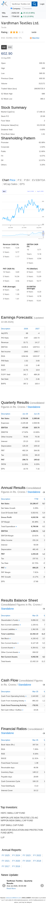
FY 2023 (27, 855)
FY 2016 (16, 866)
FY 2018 (37, 861)
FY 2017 (6, 866)
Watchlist (35, 38)
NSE (4, 47)
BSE (10, 47)
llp (2, 837)
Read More (11, 888)
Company (16, 9)
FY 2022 (37, 855)
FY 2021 (6, 861)
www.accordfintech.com (13, 897)
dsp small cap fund (12, 825)
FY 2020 (16, 861)
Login (42, 4)
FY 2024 (16, 855)
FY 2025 (6, 855)
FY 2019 (27, 861)
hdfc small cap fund (13, 813)
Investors (28, 9)
